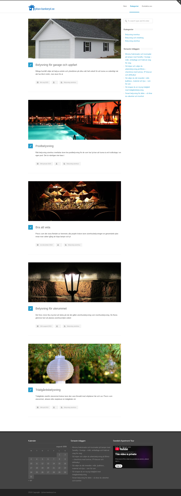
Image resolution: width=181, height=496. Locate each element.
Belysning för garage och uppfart (56, 64)
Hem (125, 6)
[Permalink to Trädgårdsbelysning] (74, 364)
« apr (30, 480)
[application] (133, 457)
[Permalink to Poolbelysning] (74, 120)
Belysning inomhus (132, 35)
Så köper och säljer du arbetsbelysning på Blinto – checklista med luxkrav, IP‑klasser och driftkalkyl (90, 459)
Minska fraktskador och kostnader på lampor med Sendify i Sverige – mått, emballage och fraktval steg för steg (91, 450)
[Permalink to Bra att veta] (74, 201)
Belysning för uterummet (51, 308)
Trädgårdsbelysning (48, 389)
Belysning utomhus (70, 82)
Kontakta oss (147, 6)
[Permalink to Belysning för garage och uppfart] (74, 39)
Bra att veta (43, 227)
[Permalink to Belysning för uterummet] (74, 282)
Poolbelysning (45, 146)
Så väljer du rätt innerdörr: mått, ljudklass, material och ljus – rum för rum (138, 81)
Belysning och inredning (134, 38)
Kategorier (134, 6)
